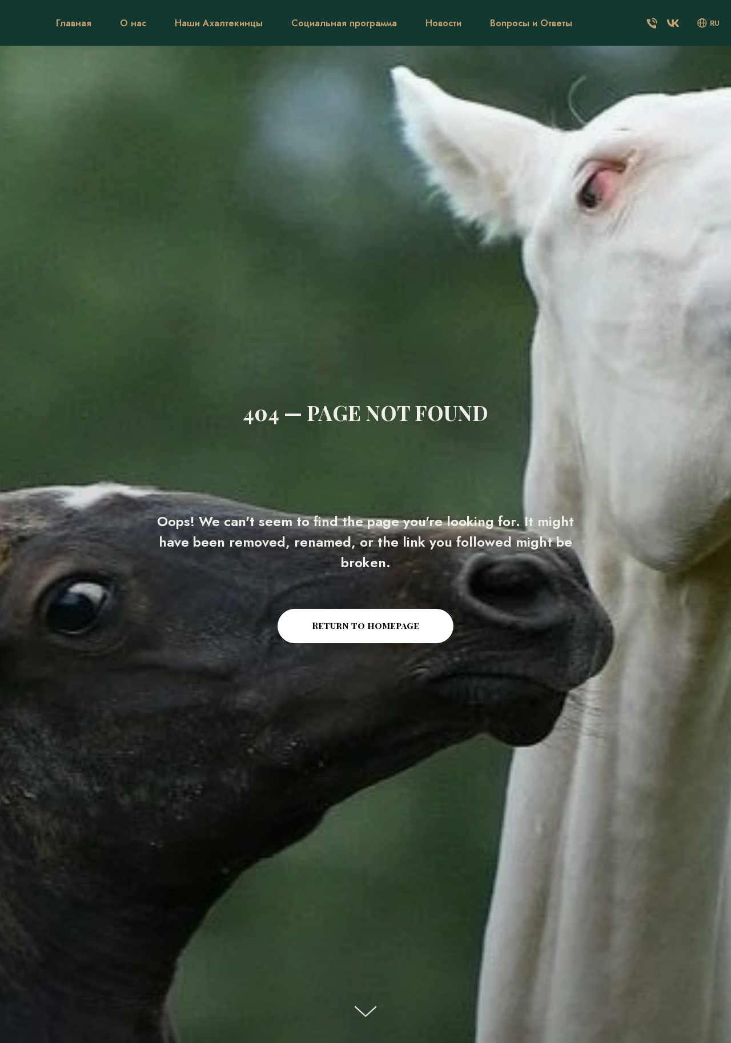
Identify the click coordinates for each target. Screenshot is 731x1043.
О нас (133, 23)
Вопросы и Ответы (531, 23)
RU (715, 23)
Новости (443, 23)
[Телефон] (652, 23)
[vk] (673, 23)
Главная (73, 23)
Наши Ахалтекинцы (219, 23)
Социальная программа (344, 23)
